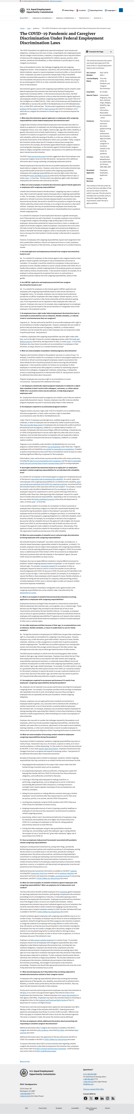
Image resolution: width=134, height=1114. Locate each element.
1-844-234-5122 (25, 1096)
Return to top (25, 1061)
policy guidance (42, 1030)
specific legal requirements (48, 749)
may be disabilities (53, 447)
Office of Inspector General (91, 1108)
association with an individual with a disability (47, 479)
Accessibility (75, 1108)
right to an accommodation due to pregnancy (45, 461)
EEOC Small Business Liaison (46, 1051)
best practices (50, 109)
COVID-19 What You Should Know (48, 878)
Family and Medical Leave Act (40, 176)
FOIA (26, 1108)
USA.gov (107, 1108)
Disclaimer (59, 1108)
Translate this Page (96, 52)
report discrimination (69, 995)
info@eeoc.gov (88, 1084)
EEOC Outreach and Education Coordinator (51, 1049)
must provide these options (33, 425)
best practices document (37, 156)
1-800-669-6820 (25, 1094)
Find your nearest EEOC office (93, 1089)
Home (22, 28)
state (27, 178)
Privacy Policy (43, 1108)
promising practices (62, 876)
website (74, 871)
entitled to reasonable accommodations (60, 449)
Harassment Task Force (39, 873)
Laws (28, 28)
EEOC (24, 993)
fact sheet (33, 109)
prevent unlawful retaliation (44, 940)
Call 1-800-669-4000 (90, 1074)
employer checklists (67, 873)
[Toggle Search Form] (121, 10)
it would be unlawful (48, 566)
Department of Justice (28, 593)
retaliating (63, 892)
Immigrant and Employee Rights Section (52, 1000)
